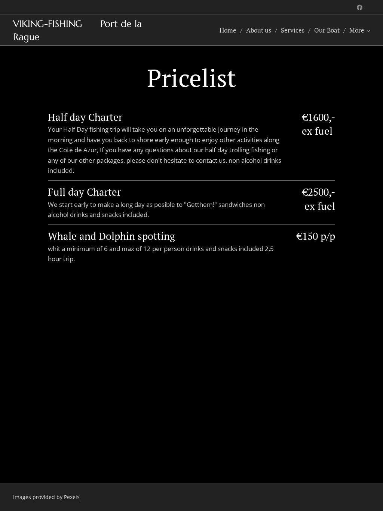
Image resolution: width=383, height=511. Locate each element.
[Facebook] (359, 7)
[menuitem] (230, 30)
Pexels (72, 497)
